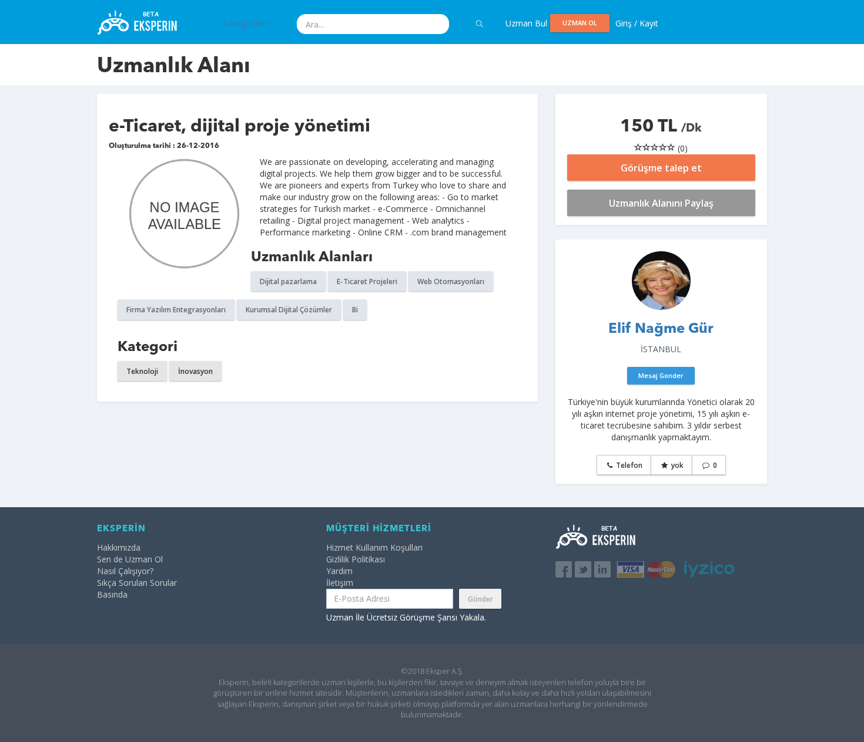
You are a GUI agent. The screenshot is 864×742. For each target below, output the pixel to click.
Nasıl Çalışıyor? (125, 570)
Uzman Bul (526, 23)
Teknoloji (142, 371)
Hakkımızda (118, 547)
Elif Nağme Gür (661, 329)
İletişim (339, 582)
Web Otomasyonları (450, 281)
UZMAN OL (579, 22)
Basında (112, 594)
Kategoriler (245, 23)
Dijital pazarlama (288, 281)
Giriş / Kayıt (636, 23)
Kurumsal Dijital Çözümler (289, 310)
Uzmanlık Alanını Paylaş (661, 203)
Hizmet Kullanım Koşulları (374, 547)
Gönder (480, 599)
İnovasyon (195, 371)
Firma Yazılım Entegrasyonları (176, 310)
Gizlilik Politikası (355, 559)
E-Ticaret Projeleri (367, 281)
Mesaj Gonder (661, 375)
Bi (355, 310)
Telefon (628, 465)
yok (676, 465)
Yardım (339, 570)
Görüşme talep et (661, 167)
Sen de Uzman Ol (130, 559)
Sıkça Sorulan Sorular (137, 582)
